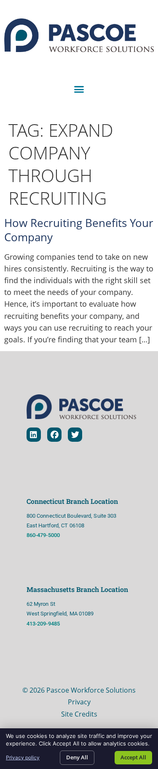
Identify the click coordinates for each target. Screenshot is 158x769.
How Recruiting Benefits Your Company (78, 230)
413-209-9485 (44, 623)
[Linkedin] (34, 435)
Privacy (79, 701)
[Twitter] (75, 435)
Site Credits (79, 714)
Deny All (77, 757)
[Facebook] (54, 435)
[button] (79, 89)
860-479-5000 (43, 535)
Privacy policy (23, 757)
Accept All (133, 757)
